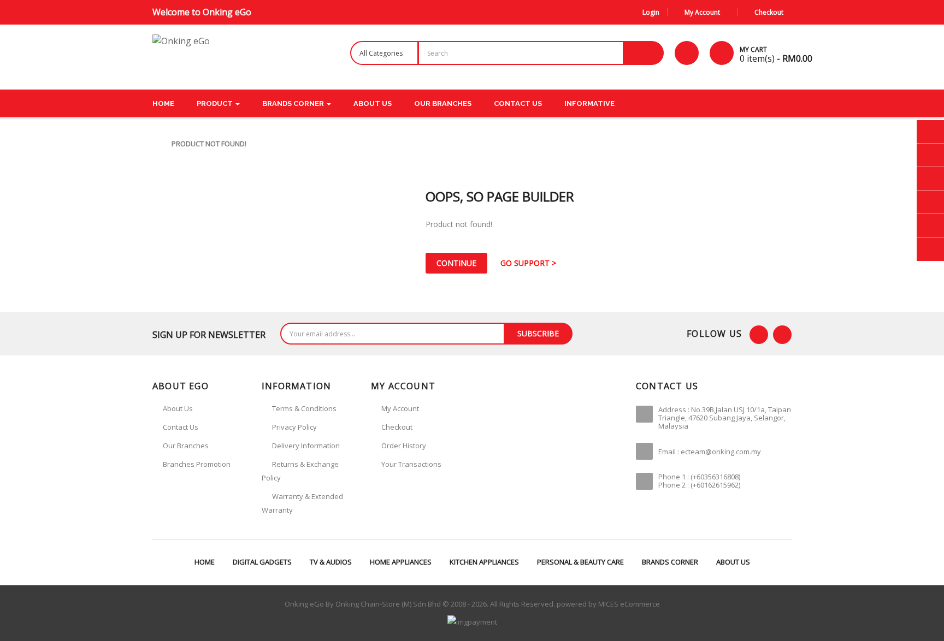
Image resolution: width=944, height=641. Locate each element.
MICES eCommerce (629, 604)
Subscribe (538, 333)
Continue (456, 263)
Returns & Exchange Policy (300, 471)
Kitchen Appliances (484, 562)
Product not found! (209, 144)
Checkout (396, 427)
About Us (733, 562)
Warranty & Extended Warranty (302, 503)
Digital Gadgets (262, 562)
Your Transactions (411, 464)
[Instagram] (782, 334)
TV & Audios (331, 562)
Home (204, 562)
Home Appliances (401, 562)
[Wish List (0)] (687, 53)
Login (650, 12)
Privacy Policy (294, 427)
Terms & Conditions (304, 408)
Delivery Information (306, 445)
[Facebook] (759, 334)
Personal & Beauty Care (580, 562)
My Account (400, 408)
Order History (403, 445)
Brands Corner (670, 562)
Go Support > (528, 263)
